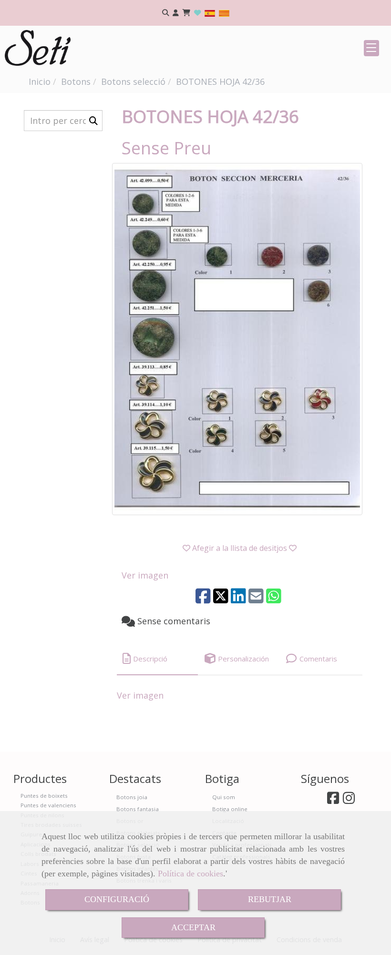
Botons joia (131, 797)
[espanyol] (210, 12)
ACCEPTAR (193, 927)
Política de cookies (190, 873)
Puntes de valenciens (48, 805)
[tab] (157, 659)
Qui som (223, 797)
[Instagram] (349, 800)
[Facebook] (333, 800)
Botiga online (229, 809)
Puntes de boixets (44, 795)
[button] (176, 13)
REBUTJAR (269, 899)
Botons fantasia (137, 809)
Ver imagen (145, 575)
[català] (224, 12)
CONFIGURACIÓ (116, 899)
